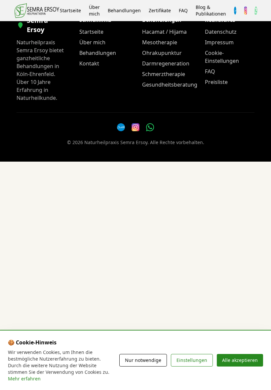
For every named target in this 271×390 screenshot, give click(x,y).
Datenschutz (221, 31)
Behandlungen (124, 10)
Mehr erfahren (24, 378)
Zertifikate (160, 10)
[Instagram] (245, 11)
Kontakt (89, 63)
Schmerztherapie (163, 74)
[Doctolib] (121, 127)
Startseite (70, 10)
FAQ (183, 10)
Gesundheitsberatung (169, 84)
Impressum (219, 42)
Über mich (94, 10)
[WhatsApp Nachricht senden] (256, 11)
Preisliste (216, 82)
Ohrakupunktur (162, 53)
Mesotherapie (159, 42)
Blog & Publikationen (211, 10)
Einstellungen (191, 360)
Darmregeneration (165, 63)
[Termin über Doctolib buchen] (235, 11)
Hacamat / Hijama (164, 31)
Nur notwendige (143, 360)
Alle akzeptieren (240, 360)
